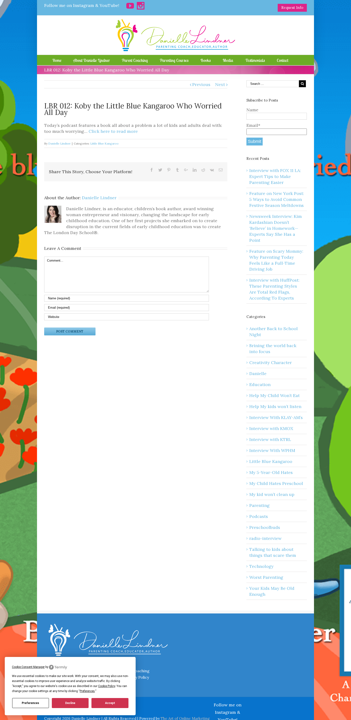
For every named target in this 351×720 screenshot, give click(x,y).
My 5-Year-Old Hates (271, 472)
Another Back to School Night (273, 331)
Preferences (30, 703)
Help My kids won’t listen (275, 406)
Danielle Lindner (59, 143)
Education (260, 384)
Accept (110, 703)
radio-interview (265, 538)
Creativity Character (270, 362)
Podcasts (258, 516)
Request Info (292, 7)
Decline (70, 703)
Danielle (257, 373)
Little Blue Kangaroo (104, 143)
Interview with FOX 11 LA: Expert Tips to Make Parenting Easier (275, 176)
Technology (261, 566)
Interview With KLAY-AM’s (276, 417)
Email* (253, 125)
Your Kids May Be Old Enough (271, 591)
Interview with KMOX (271, 428)
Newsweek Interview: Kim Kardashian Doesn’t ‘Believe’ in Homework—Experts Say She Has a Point (275, 228)
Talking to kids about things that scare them (272, 552)
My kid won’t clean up (271, 494)
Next (220, 84)
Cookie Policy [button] (106, 686)
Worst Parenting (266, 577)
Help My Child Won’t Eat (274, 395)
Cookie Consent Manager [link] (28, 667)
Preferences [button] (87, 691)
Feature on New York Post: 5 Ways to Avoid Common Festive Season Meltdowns (276, 199)
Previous (201, 84)
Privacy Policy (136, 677)
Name (252, 110)
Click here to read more (113, 131)
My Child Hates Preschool (276, 483)
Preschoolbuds (264, 527)
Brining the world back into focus (272, 348)
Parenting (259, 505)
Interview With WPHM (272, 450)
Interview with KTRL (270, 439)
